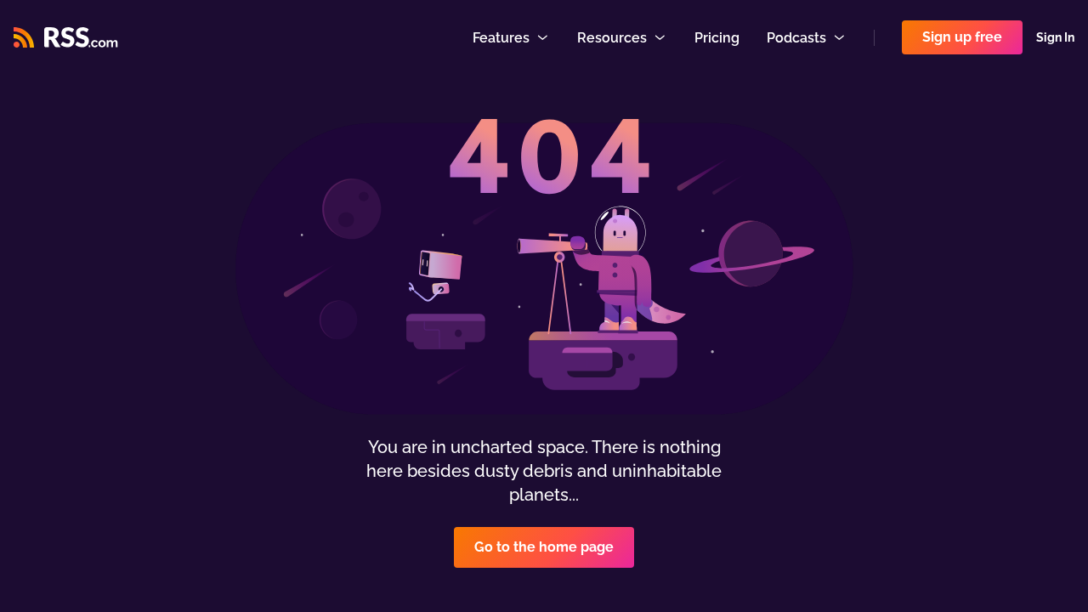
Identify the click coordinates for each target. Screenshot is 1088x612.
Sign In (1055, 37)
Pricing (717, 38)
